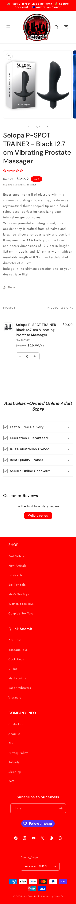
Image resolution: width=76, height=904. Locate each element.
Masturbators (17, 678)
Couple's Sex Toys (20, 613)
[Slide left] (28, 126)
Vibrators (14, 697)
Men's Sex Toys (18, 594)
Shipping (8, 184)
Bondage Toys (17, 650)
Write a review (38, 515)
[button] (8, 27)
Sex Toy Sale (17, 585)
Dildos (13, 669)
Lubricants (15, 575)
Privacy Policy (18, 753)
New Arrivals (17, 566)
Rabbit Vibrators (19, 688)
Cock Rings (16, 659)
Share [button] (11, 287)
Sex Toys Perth (31, 896)
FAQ (11, 781)
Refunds (13, 762)
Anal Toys (14, 640)
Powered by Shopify (52, 896)
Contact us (15, 724)
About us (14, 734)
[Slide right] (47, 126)
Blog (11, 743)
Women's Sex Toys (21, 604)
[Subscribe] (61, 808)
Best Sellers (16, 556)
